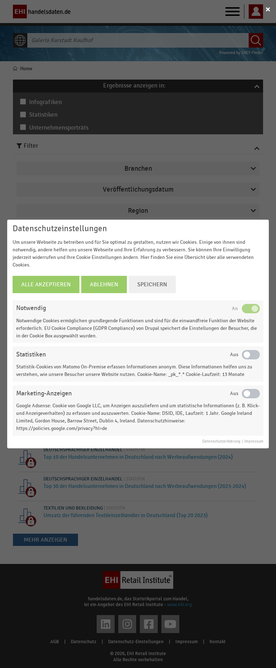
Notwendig (31, 308)
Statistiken (31, 354)
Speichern (152, 284)
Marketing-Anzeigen (44, 393)
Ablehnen (104, 284)
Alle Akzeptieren (46, 284)
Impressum (253, 441)
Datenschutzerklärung (221, 441)
